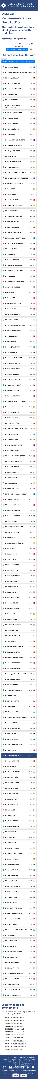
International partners (11, 1060)
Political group (20, 61)
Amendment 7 (19, 1035)
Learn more (29, 1073)
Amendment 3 (19, 1023)
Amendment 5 (19, 1029)
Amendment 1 (19, 1017)
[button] (30, 49)
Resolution (18, 1049)
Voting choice (30, 61)
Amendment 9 (19, 1040)
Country (11, 61)
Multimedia (19, 1062)
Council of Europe (10, 1057)
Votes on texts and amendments (16, 49)
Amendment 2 (19, 1020)
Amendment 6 (19, 1032)
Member (5, 61)
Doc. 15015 (17, 1014)
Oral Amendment (20, 1043)
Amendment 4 (19, 1026)
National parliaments (27, 1057)
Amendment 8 (19, 1038)
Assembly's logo (28, 1060)
